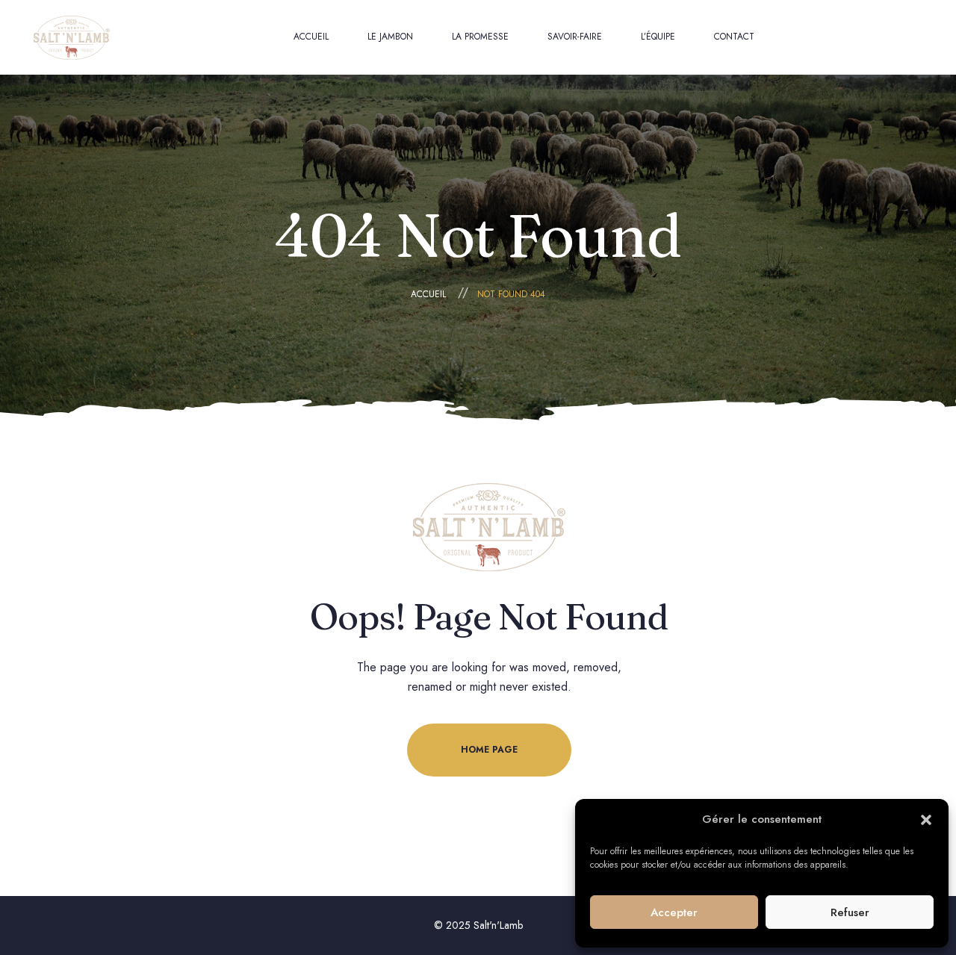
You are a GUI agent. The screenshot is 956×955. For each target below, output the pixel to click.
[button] (926, 819)
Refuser (850, 912)
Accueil (428, 294)
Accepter (674, 912)
